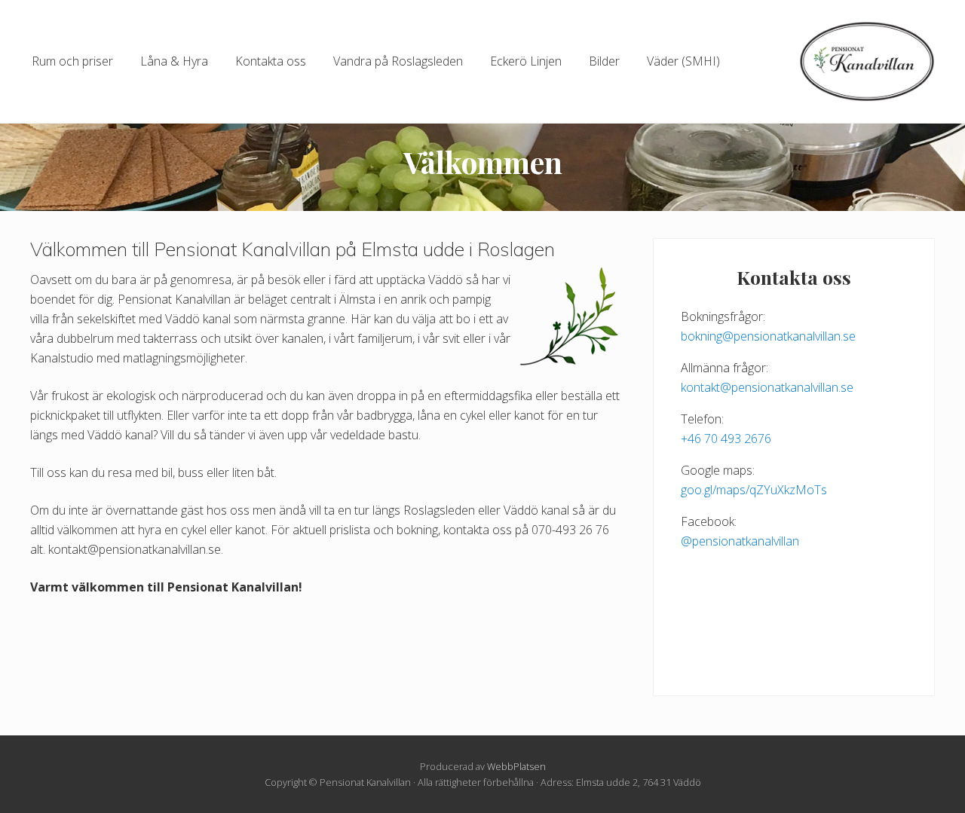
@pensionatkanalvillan (740, 541)
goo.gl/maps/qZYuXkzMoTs (754, 489)
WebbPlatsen (516, 766)
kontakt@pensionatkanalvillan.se (767, 387)
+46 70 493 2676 (726, 438)
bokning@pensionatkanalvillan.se (768, 336)
